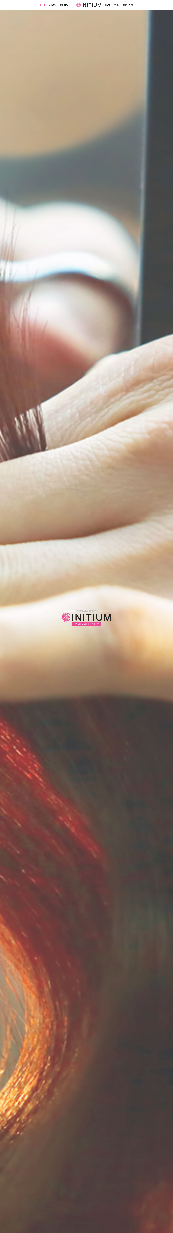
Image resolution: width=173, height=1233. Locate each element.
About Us (52, 5)
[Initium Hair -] (88, 5)
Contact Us (128, 5)
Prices (116, 5)
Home (42, 5)
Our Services (65, 5)
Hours (107, 5)
